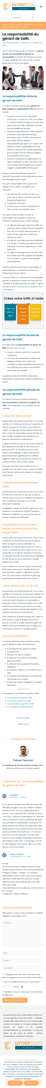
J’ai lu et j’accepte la (22, 982)
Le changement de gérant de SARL (20, 707)
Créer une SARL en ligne (10, 312)
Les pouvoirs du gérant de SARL (19, 701)
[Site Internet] (23, 968)
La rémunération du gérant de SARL (20, 704)
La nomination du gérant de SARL (19, 698)
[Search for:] (21, 17)
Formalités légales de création (35, 312)
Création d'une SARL (31, 24)
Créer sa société (15, 24)
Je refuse (31, 1083)
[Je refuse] (43, 1073)
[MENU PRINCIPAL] (41, 6)
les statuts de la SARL (25, 119)
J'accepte (15, 1083)
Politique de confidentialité (29, 982)
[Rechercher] (33, 17)
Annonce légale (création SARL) (23, 313)
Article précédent (23, 718)
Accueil (4, 24)
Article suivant (23, 724)
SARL (7, 54)
